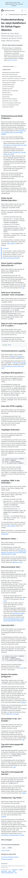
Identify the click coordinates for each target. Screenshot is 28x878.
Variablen (3, 816)
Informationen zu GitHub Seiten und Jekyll (14, 145)
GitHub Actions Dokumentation (11, 258)
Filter (23, 287)
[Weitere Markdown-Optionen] (16, 66)
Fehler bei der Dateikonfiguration (9, 199)
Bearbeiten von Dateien (12, 714)
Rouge (12, 356)
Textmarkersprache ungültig (13, 351)
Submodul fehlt (7, 625)
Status (9, 871)
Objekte (24, 793)
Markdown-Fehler (8, 539)
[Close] (24, 2)
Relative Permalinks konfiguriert (9, 675)
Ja (4, 847)
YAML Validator (11, 243)
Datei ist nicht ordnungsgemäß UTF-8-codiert (14, 324)
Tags (23, 739)
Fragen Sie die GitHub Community (10, 857)
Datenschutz (4, 871)
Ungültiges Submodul (10, 430)
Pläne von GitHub (12, 60)
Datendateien (4, 534)
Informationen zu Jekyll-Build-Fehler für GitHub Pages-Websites (13, 132)
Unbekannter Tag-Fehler (11, 798)
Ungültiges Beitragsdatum (12, 373)
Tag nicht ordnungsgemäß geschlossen (12, 745)
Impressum (14, 869)
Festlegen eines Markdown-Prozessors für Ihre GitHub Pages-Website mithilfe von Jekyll (13, 552)
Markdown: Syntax (18, 562)
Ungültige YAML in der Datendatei (10, 482)
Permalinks (23, 702)
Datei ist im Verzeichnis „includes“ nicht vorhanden (12, 294)
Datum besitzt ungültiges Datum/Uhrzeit (11, 264)
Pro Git (21, 668)
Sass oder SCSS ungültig (11, 406)
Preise (13, 871)
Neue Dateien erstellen (18, 613)
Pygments (20, 356)
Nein (10, 847)
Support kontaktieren (8, 859)
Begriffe (21, 869)
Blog (16, 872)
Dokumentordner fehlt (10, 567)
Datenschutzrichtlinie (5, 850)
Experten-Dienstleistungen (7, 872)
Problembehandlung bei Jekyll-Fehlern (18, 14)
